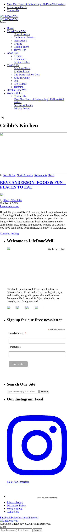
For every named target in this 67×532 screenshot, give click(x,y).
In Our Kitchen (22, 62)
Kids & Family (22, 77)
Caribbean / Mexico (24, 37)
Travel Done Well (16, 31)
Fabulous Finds (22, 68)
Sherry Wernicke (12, 200)
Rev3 (51, 175)
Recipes (18, 56)
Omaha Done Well (17, 89)
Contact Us (13, 10)
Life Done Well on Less (27, 74)
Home (10, 28)
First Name (15, 346)
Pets (16, 80)
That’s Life (13, 65)
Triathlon (19, 86)
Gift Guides (20, 83)
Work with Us (14, 93)
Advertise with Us (17, 7)
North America (22, 34)
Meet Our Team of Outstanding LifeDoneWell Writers (36, 4)
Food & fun (9, 175)
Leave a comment (9, 206)
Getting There (21, 46)
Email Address (17, 333)
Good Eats (12, 52)
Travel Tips (20, 49)
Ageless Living (22, 71)
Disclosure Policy (23, 105)
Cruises (18, 43)
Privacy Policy (22, 108)
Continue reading (9, 233)
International (20, 40)
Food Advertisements (46, 498)
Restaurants (20, 59)
